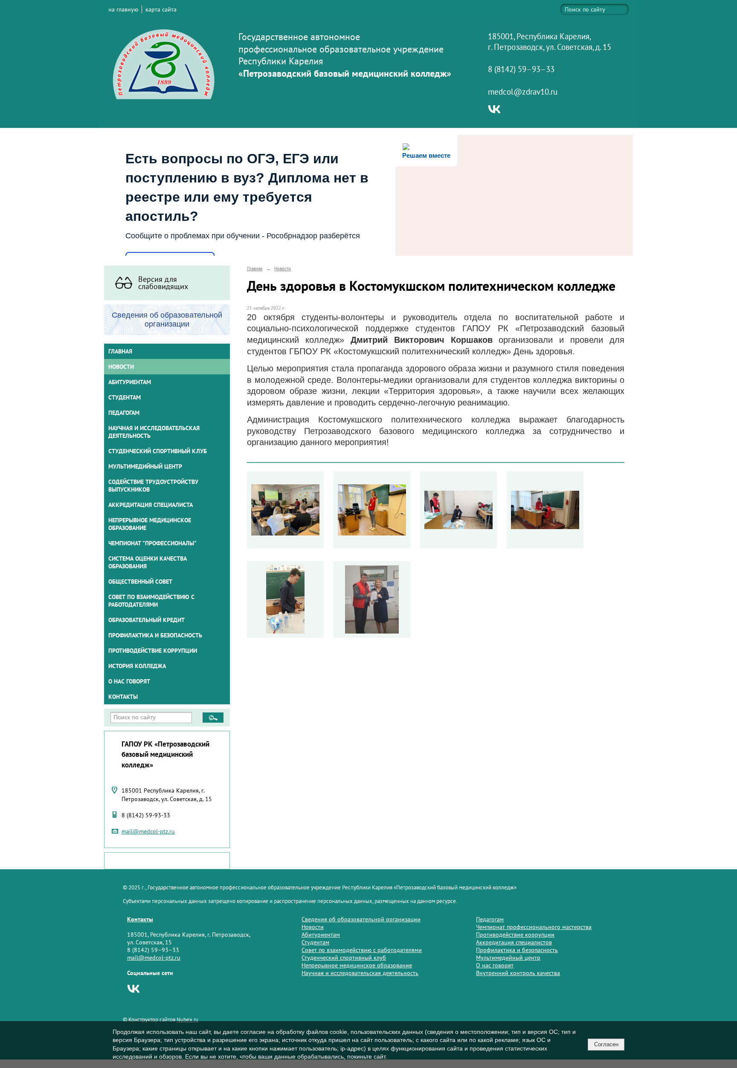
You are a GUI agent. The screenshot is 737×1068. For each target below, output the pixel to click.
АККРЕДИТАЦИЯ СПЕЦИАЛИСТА (150, 505)
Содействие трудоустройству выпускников (153, 485)
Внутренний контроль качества (518, 973)
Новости (121, 366)
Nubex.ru (187, 1019)
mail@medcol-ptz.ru (148, 831)
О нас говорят (129, 681)
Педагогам (490, 919)
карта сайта (161, 9)
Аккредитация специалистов (514, 942)
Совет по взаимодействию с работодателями (151, 600)
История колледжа (137, 666)
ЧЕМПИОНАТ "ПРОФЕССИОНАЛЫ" (152, 543)
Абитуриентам (321, 934)
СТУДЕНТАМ (124, 397)
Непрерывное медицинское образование (149, 524)
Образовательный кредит (146, 620)
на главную (123, 9)
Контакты (123, 696)
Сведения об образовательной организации (361, 919)
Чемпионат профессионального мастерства (534, 927)
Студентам (315, 942)
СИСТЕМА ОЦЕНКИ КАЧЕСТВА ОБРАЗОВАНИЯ (147, 562)
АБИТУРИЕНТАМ (129, 382)
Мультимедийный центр (145, 466)
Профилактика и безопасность (155, 635)
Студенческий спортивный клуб (157, 451)
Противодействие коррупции (152, 650)
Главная (120, 351)
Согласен (606, 1044)
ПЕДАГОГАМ (123, 413)
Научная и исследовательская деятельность (154, 432)
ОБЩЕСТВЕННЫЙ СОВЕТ (140, 581)
